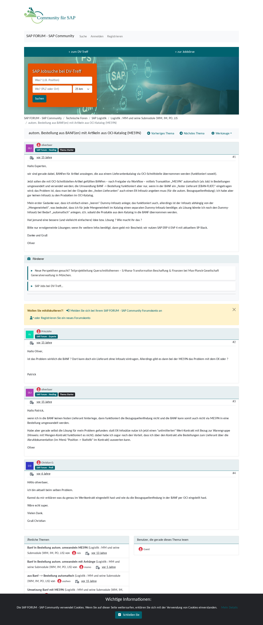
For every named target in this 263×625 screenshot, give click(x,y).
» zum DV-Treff (78, 52)
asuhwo (66, 581)
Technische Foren (76, 118)
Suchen (39, 98)
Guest (146, 549)
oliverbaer (46, 145)
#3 (234, 401)
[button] (82, 36)
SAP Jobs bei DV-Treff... (49, 286)
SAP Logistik (99, 118)
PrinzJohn (46, 331)
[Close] (234, 309)
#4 (234, 473)
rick (79, 553)
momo (87, 567)
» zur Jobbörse (184, 52)
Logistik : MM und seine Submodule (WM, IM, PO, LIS (144, 118)
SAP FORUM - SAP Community (50, 36)
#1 (234, 157)
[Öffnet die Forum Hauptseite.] (50, 15)
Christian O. (47, 462)
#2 (234, 342)
